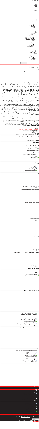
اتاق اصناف (31, 42)
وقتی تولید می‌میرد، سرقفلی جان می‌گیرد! (30, 394)
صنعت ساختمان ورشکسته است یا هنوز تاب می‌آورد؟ (29, 314)
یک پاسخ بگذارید (35, 161)
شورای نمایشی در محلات (33, 165)
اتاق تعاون (31, 44)
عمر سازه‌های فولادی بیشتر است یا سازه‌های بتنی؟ (29, 361)
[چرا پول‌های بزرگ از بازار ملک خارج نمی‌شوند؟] (31, 152)
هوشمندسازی (33, 58)
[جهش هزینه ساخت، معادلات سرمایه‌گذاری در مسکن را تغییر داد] (27, 323)
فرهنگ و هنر (33, 59)
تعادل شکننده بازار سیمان (33, 168)
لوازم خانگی (31, 55)
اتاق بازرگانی (31, 43)
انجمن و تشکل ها (30, 45)
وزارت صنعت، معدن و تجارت (30, 39)
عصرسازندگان (21, 129)
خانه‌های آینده (31, 25)
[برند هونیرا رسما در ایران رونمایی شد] (31, 355)
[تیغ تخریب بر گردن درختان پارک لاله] (33, 148)
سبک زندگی (35, 53)
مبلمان (32, 56)
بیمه (32, 30)
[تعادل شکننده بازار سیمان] (33, 167)
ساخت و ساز (33, 26)
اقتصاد (36, 32)
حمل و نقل (33, 51)
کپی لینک (26, 130)
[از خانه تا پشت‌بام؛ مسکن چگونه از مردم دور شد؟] (29, 398)
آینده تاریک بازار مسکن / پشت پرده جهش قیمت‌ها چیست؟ (29, 236)
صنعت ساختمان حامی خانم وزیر (33, 268)
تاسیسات (31, 22)
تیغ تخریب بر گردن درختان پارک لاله (33, 150)
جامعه (34, 48)
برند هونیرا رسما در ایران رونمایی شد (31, 356)
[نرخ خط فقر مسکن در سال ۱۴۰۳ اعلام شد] (30, 352)
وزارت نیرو (33, 40)
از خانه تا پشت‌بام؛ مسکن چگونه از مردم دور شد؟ (29, 399)
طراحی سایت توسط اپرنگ (13, 420)
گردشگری (33, 49)
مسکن (34, 23)
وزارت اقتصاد (33, 33)
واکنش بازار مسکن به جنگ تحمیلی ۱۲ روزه (32, 145)
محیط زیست (33, 50)
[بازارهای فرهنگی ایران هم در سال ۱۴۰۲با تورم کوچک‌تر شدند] (31, 170)
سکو (36, 20)
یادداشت (37, 65)
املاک (32, 24)
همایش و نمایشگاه (30, 46)
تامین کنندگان (33, 31)
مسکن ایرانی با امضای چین (34, 159)
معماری (34, 27)
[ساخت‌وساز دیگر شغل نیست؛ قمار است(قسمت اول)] (30, 321)
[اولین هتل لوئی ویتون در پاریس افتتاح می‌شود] (30, 408)
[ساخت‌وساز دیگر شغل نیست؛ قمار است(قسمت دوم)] (30, 318)
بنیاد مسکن (31, 36)
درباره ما (35, 2)
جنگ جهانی (30, 129)
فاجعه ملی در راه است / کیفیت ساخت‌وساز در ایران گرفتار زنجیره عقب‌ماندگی (25, 252)
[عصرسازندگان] (36, 17)
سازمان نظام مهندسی (29, 35)
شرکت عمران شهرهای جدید (28, 37)
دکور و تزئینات (31, 57)
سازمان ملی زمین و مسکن (29, 38)
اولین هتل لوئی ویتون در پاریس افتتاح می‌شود (30, 358)
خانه (36, 19)
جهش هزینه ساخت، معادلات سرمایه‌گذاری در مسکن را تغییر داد (27, 324)
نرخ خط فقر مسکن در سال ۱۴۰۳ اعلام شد (30, 353)
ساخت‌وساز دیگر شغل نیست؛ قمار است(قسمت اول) (30, 204)
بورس (32, 29)
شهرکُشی (26, 129)
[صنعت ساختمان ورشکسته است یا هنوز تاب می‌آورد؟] (28, 313)
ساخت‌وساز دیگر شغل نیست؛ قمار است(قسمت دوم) (30, 189)
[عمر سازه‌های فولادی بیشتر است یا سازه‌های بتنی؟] (29, 360)
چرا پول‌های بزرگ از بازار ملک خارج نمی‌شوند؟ (31, 154)
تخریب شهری (36, 129)
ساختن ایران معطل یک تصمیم (34, 220)
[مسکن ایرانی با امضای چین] (34, 157)
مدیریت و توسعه (32, 52)
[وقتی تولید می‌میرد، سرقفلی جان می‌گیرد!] (30, 393)
